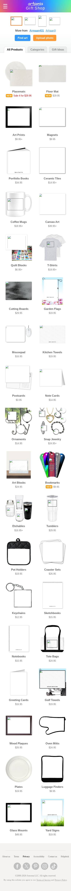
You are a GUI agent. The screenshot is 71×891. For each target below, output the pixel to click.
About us (6, 856)
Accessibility (38, 856)
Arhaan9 (51, 30)
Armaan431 (36, 30)
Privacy (26, 856)
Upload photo (44, 37)
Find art (22, 37)
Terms (16, 856)
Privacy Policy (61, 880)
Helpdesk (65, 856)
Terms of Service (43, 880)
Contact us (52, 856)
